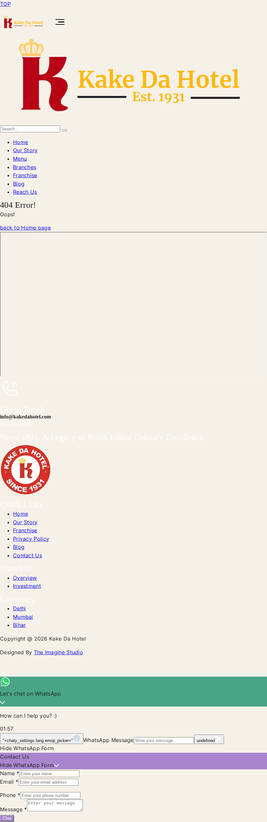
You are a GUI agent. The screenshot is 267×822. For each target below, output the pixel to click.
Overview (25, 578)
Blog (18, 183)
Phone (10, 795)
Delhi (19, 608)
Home (20, 142)
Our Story (25, 150)
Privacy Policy (31, 539)
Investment (27, 586)
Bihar (19, 625)
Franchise (25, 175)
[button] (133, 748)
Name (9, 773)
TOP (5, 4)
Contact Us (27, 555)
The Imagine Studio (58, 652)
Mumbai (23, 617)
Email (9, 781)
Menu (20, 158)
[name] (130, 120)
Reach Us (25, 192)
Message (13, 809)
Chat (7, 818)
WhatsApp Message (108, 740)
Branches (24, 167)
